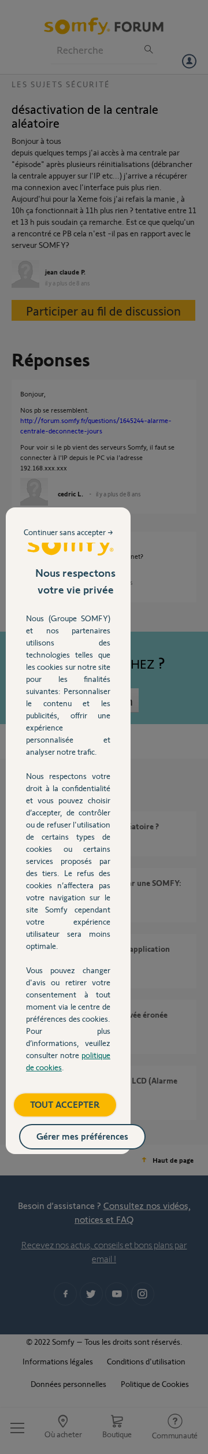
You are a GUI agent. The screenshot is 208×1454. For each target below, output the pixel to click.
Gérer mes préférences (82, 1135)
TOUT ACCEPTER (65, 1104)
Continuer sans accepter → (68, 532)
